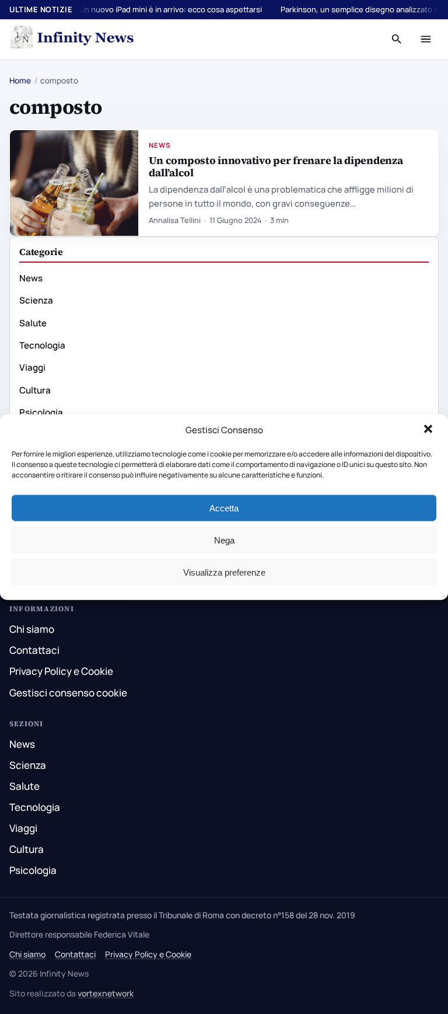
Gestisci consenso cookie (68, 692)
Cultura (35, 390)
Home (20, 80)
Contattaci (34, 650)
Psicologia (41, 412)
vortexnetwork (106, 993)
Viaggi (32, 367)
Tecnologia (42, 345)
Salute (33, 323)
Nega (224, 540)
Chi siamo (31, 629)
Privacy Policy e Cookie (61, 671)
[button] (429, 430)
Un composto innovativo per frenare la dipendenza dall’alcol (275, 166)
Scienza (36, 300)
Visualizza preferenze (224, 572)
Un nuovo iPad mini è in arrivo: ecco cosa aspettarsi (170, 9)
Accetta (224, 508)
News (160, 145)
